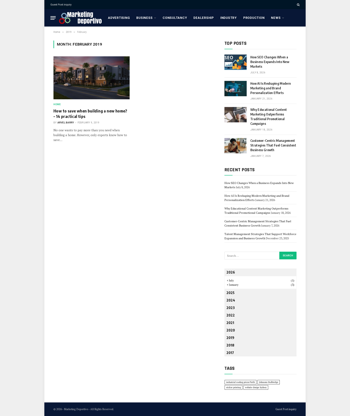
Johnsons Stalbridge (268, 382)
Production (254, 18)
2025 (230, 292)
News (276, 18)
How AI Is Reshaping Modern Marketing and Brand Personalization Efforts (270, 88)
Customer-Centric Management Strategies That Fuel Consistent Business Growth (273, 145)
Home (57, 104)
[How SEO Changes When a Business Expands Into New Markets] (235, 62)
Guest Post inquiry (60, 4)
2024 (230, 300)
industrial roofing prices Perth (240, 382)
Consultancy (175, 18)
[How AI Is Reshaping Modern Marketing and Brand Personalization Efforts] (235, 88)
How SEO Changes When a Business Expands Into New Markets (269, 61)
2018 (230, 345)
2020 (230, 330)
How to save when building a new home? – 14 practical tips (90, 113)
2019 (230, 337)
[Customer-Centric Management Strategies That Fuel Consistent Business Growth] (235, 145)
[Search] (298, 4)
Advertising (119, 18)
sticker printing (233, 387)
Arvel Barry (65, 122)
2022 (230, 315)
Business (144, 18)
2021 (230, 322)
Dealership (203, 18)
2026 (230, 272)
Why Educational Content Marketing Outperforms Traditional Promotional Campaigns (268, 117)
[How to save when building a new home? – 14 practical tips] (91, 77)
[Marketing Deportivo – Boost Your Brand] (80, 18)
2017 (230, 352)
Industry (228, 18)
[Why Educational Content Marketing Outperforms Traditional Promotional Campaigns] (235, 114)
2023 (230, 307)
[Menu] (53, 17)
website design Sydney (256, 387)
